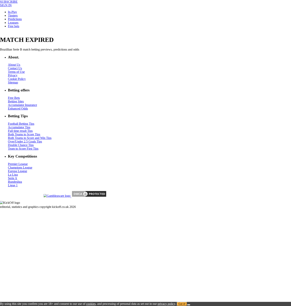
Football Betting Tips (21, 123)
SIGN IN (6, 5)
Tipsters (13, 15)
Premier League (18, 164)
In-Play (12, 12)
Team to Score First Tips (23, 148)
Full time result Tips (20, 130)
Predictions (15, 19)
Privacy (12, 75)
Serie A (12, 178)
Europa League (17, 171)
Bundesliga (15, 181)
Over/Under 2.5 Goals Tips (25, 141)
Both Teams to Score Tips (24, 134)
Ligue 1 (13, 185)
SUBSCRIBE (9, 1)
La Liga (13, 174)
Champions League (20, 167)
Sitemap (13, 82)
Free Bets (14, 97)
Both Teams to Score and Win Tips (29, 138)
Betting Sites (16, 101)
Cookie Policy (17, 79)
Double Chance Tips (21, 145)
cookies (91, 303)
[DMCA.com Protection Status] (88, 196)
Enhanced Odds (18, 108)
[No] (188, 304)
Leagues (13, 22)
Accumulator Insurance (22, 105)
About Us (14, 64)
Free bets (13, 26)
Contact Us (15, 68)
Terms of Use (16, 71)
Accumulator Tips (19, 127)
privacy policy (166, 303)
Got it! (181, 303)
